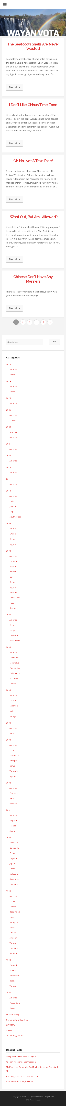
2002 (8, 782)
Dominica (14, 755)
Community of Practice (17, 1020)
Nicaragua (14, 662)
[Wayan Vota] (33, 24)
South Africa (15, 516)
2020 (8, 427)
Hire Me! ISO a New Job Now (19, 1081)
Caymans (13, 793)
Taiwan (12, 683)
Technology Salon (14, 1035)
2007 (8, 614)
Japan (12, 863)
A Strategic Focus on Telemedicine (22, 1076)
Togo (11, 603)
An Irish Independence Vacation (21, 1062)
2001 (8, 810)
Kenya (12, 539)
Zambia (13, 374)
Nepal (12, 511)
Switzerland (14, 597)
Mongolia (13, 922)
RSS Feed (30, 1100)
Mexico (12, 733)
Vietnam (13, 803)
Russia (12, 927)
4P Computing (12, 1014)
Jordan (12, 506)
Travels (12, 420)
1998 (8, 960)
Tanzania (13, 771)
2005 (8, 690)
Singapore (14, 879)
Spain (12, 831)
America (13, 369)
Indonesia (14, 975)
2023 (8, 364)
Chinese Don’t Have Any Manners (33, 279)
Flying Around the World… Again (21, 1056)
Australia (13, 842)
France (12, 825)
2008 (8, 551)
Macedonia (14, 640)
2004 (8, 723)
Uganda (13, 608)
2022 (8, 455)
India (11, 501)
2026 (8, 410)
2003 (8, 740)
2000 (8, 837)
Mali (11, 711)
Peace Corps (15, 1003)
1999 (8, 891)
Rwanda (13, 592)
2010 (8, 490)
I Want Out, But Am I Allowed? (33, 217)
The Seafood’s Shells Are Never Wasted (33, 46)
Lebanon (13, 635)
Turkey (12, 943)
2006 (8, 647)
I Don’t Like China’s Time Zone (33, 105)
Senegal (13, 716)
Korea (12, 868)
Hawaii (12, 571)
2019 (8, 467)
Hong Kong (14, 912)
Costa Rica (14, 657)
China (12, 853)
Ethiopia (13, 760)
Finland (12, 906)
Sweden (13, 938)
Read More (14, 87)
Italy (11, 577)
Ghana (12, 533)
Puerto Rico (14, 668)
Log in (38, 1100)
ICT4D (9, 1030)
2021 (8, 444)
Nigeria (12, 544)
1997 (8, 992)
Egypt (11, 625)
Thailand (13, 884)
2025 (8, 398)
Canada (13, 561)
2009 (8, 523)
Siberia (12, 932)
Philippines (14, 673)
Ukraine (13, 953)
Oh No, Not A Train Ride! (33, 161)
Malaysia (13, 874)
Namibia (13, 432)
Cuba (11, 750)
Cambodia (14, 848)
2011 (8, 479)
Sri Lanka (13, 678)
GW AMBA (10, 1025)
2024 (8, 381)
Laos (11, 917)
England (13, 820)
